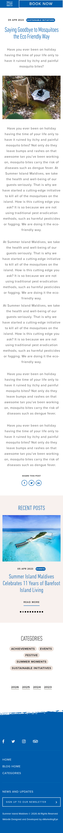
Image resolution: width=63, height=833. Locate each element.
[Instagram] (13, 741)
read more (32, 602)
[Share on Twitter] (24, 741)
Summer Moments (32, 662)
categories (11, 773)
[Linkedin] (39, 483)
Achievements (23, 649)
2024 (37, 687)
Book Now (41, 4)
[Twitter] (31, 483)
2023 (48, 687)
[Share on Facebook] (24, 483)
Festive (31, 655)
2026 (15, 687)
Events (41, 568)
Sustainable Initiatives (40, 20)
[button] (20, 612)
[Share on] (35, 741)
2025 (26, 687)
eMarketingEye (50, 819)
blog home (11, 766)
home (6, 759)
